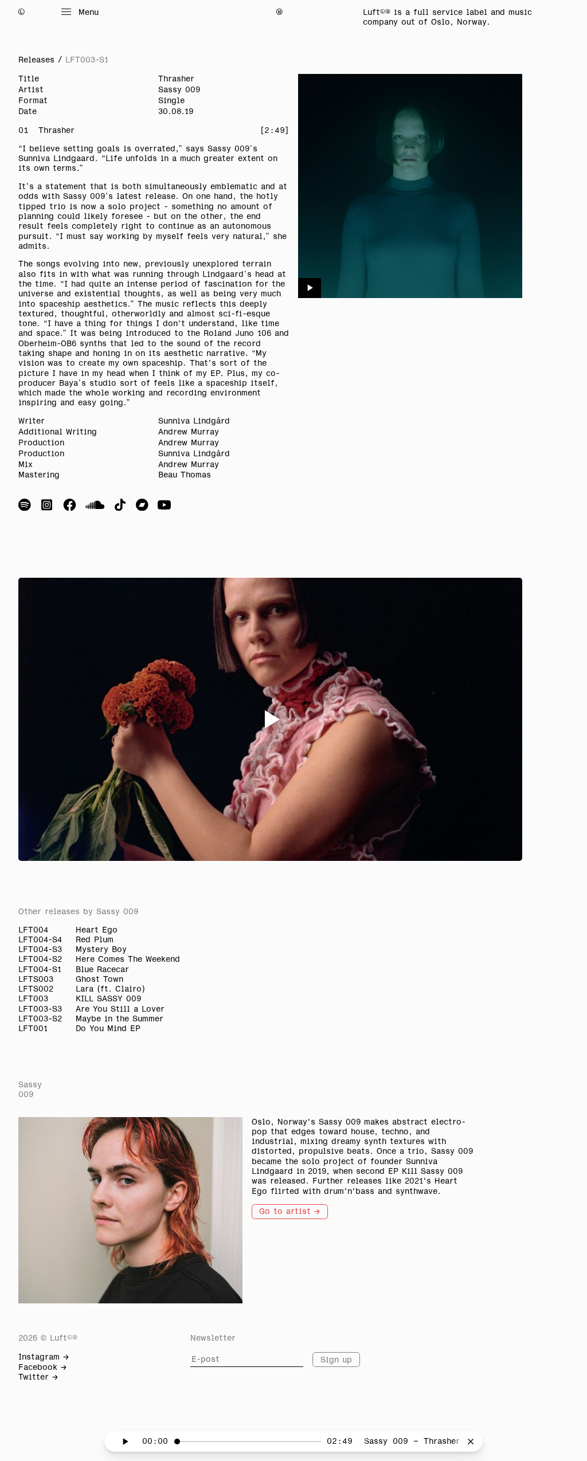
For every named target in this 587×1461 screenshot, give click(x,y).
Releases (36, 59)
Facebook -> (42, 1367)
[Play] (309, 288)
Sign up (336, 1359)
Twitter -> (38, 1376)
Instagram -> (43, 1356)
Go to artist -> (289, 1211)
